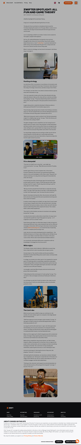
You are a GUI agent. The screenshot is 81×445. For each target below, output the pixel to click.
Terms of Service (38, 435)
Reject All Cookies (71, 441)
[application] (77, 441)
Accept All (59, 441)
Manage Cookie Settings (47, 441)
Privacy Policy (28, 435)
